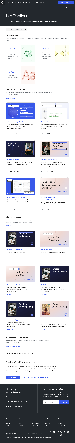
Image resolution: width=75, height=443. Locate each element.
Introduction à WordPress (14, 284)
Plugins (20, 423)
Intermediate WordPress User (49, 159)
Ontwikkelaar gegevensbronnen (17, 401)
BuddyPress (61, 425)
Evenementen (48, 421)
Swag (47, 425)
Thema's (21, 421)
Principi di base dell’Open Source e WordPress (48, 198)
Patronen (21, 425)
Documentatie (11, 397)
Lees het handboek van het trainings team (36, 377)
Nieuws (7, 421)
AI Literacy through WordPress (16, 122)
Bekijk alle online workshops (13, 346)
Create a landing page (13, 320)
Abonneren (64, 402)
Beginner (43, 259)
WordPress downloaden (66, 2)
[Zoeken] (25, 29)
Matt (59, 421)
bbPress (60, 423)
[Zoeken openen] (55, 2)
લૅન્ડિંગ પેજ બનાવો (45, 284)
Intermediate (10, 259)
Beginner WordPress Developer (50, 122)
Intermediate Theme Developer (16, 197)
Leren (33, 418)
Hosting (8, 423)
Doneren (47, 423)
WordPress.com (62, 418)
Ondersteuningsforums (14, 406)
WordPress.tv (36, 425)
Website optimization (47, 320)
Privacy (7, 425)
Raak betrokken (12, 377)
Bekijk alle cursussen (11, 98)
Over (7, 418)
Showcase (21, 418)
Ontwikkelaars (35, 423)
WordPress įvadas (46, 249)
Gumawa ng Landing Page (14, 249)
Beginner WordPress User (14, 159)
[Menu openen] (66, 7)
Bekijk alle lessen (10, 226)
